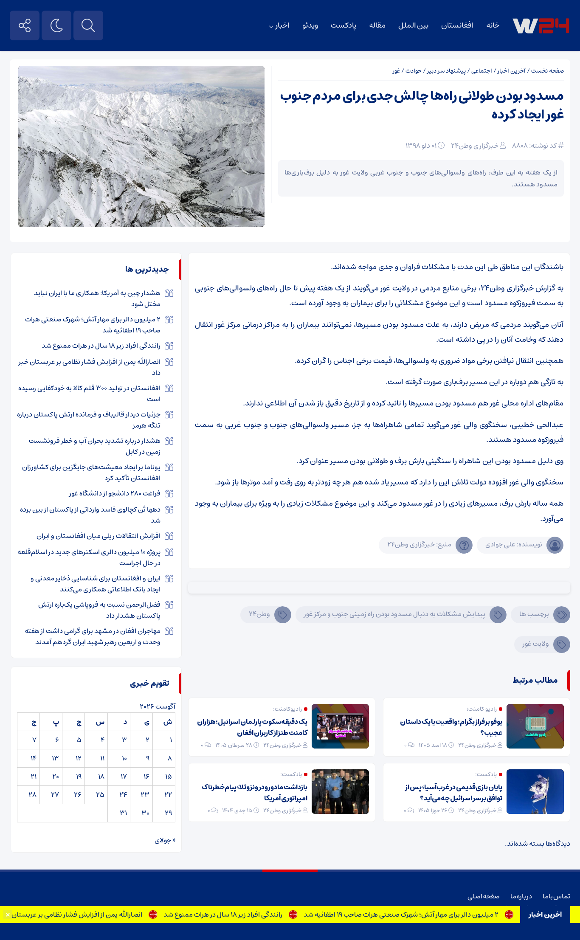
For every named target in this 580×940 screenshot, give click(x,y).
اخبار (283, 25)
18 (101, 776)
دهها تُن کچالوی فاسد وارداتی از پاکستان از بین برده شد (90, 515)
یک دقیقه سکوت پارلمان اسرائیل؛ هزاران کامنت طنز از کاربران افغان (252, 727)
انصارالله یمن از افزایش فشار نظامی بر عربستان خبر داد (83, 914)
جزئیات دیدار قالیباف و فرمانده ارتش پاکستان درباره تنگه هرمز (88, 419)
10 (124, 758)
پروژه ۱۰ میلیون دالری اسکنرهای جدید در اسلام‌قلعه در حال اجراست (88, 557)
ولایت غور (536, 644)
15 (168, 776)
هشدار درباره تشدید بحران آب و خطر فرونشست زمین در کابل (94, 446)
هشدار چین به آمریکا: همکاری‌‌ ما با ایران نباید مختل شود (97, 298)
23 (145, 795)
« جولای (165, 840)
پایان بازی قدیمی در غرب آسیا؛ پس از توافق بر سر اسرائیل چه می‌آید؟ (453, 793)
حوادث (413, 71)
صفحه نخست (547, 71)
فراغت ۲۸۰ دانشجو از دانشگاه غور (114, 493)
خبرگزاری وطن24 (474, 146)
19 (79, 776)
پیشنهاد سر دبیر (446, 71)
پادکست (343, 25)
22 (168, 795)
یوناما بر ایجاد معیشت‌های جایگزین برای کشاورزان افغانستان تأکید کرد (91, 472)
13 (55, 758)
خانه (492, 25)
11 (102, 758)
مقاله (377, 25)
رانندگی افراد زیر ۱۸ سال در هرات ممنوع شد (239, 914)
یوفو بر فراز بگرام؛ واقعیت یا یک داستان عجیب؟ (451, 727)
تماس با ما (556, 896)
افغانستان (457, 25)
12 (79, 758)
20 (55, 776)
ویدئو (310, 25)
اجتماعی (481, 71)
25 (100, 795)
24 (123, 795)
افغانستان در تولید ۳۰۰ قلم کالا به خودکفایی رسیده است (89, 393)
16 (146, 776)
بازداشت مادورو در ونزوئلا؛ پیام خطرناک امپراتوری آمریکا (254, 793)
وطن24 (259, 614)
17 (124, 776)
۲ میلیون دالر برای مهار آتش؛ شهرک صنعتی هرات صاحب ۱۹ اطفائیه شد (417, 914)
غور (396, 71)
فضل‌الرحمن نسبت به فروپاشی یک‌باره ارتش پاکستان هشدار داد (99, 610)
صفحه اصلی (483, 896)
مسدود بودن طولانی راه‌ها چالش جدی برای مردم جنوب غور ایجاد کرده (422, 105)
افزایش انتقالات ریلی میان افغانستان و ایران (98, 536)
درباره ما (521, 896)
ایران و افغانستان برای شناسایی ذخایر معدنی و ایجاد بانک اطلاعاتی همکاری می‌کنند (95, 583)
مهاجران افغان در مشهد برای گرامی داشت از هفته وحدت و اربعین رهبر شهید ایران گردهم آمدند (92, 636)
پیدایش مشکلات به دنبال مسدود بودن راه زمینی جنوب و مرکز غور (394, 614)
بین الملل (413, 25)
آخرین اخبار (512, 71)
